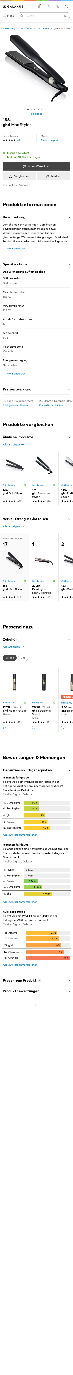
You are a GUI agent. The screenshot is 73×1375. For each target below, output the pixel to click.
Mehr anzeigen (16, 248)
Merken (56, 176)
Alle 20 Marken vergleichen (20, 835)
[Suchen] (22, 16)
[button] (36, 155)
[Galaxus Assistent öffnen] (57, 6)
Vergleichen (22, 176)
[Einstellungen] (39, 6)
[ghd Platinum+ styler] (43, 478)
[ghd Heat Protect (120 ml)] (14, 700)
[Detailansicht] (36, 816)
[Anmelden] (48, 6)
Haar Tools (26, 28)
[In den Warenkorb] (4, 728)
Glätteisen (43, 28)
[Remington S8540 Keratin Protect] (43, 567)
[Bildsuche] (66, 15)
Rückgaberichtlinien (15, 405)
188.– (8, 119)
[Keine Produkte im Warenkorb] (66, 6)
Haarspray (8, 702)
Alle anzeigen (11, 444)
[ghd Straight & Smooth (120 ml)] (43, 700)
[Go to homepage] (13, 6)
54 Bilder (36, 114)
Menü (10, 16)
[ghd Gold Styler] (14, 478)
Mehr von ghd (49, 138)
